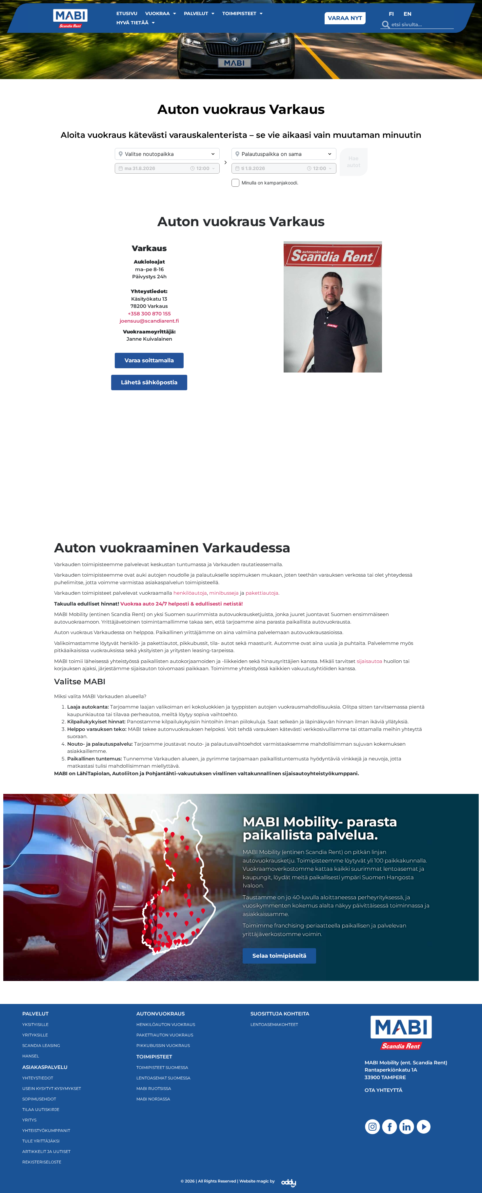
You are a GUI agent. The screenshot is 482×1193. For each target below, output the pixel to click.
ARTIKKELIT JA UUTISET (46, 1151)
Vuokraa (157, 13)
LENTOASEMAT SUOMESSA (163, 1078)
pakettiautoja (262, 593)
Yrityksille (35, 1035)
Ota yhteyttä (383, 1090)
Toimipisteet (239, 13)
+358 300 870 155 (149, 313)
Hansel (30, 1056)
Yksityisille (35, 1024)
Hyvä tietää (132, 23)
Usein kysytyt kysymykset (51, 1088)
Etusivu (126, 13)
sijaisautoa (369, 661)
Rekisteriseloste (41, 1162)
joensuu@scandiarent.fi (149, 321)
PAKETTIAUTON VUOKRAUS (164, 1035)
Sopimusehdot (39, 1099)
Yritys (29, 1120)
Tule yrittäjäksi (41, 1141)
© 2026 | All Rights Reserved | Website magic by (228, 1181)
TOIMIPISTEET (154, 1057)
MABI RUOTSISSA (153, 1088)
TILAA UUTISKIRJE (40, 1109)
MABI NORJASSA (153, 1099)
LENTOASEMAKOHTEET (274, 1024)
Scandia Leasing (41, 1045)
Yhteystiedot (37, 1078)
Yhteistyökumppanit (46, 1130)
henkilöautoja (190, 593)
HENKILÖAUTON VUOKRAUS (165, 1024)
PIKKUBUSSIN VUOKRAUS (163, 1045)
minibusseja (224, 593)
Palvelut (196, 13)
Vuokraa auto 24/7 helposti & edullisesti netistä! (181, 604)
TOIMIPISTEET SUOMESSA (162, 1067)
